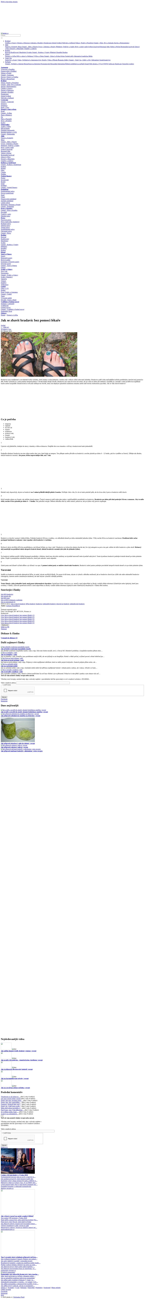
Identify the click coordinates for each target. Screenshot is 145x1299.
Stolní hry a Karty (11, 60)
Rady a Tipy (5, 107)
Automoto (4, 67)
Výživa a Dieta (39, 56)
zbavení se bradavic (62, 604)
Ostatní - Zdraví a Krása (52, 56)
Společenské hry (105, 60)
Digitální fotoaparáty (8, 130)
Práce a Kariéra (6, 208)
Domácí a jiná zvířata (8, 109)
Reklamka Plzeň (18, 1297)
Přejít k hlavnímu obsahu (9, 2)
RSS (2, 1295)
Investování (5, 180)
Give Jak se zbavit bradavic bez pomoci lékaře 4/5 (17, 621)
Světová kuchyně (94, 47)
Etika (2, 170)
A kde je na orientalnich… (9, 1114)
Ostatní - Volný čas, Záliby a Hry (80, 60)
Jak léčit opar (5, 598)
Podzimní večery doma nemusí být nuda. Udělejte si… (19, 1181)
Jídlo (6, 45)
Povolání (4, 212)
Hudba (3, 290)
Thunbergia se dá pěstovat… (10, 1097)
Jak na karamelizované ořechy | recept (15, 1078)
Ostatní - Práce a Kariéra (9, 210)
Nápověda (31, 1288)
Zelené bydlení (57, 43)
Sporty (3, 256)
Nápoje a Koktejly (11, 47)
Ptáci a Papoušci (6, 119)
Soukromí (47, 1288)
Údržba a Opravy (11, 43)
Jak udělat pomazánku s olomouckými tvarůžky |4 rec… (19, 1284)
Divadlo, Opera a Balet (8, 300)
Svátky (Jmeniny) (7, 277)
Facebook (4, 699)
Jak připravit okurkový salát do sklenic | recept (18, 743)
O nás (17, 1288)
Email (87, 64)
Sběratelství (95, 60)
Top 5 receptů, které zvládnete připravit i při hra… (19, 1257)
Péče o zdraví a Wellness (25, 56)
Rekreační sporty (6, 258)
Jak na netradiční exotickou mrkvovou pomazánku (18, 1278)
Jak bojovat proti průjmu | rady (12, 660)
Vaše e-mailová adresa (8, 683)
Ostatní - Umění (6, 294)
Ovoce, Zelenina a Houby (47, 47)
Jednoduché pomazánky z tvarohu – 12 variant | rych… (19, 1282)
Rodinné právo (6, 224)
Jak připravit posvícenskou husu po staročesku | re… (18, 1268)
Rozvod (8, 52)
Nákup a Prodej (6, 73)
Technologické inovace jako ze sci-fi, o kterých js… (18, 1177)
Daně (2, 184)
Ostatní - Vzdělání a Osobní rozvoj (12, 309)
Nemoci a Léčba (11, 56)
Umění (3, 286)
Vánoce (3, 281)
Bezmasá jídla (105, 47)
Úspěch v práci (6, 214)
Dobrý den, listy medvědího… (11, 1102)
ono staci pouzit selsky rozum (11, 1099)
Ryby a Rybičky (6, 121)
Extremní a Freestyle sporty (10, 262)
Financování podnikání (8, 199)
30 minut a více (6, 329)
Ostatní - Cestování (7, 102)
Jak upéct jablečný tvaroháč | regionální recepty (16, 1261)
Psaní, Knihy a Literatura (9, 292)
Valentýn (4, 279)
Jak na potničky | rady (9, 654)
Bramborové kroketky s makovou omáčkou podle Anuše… (20, 1263)
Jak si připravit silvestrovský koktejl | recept (17, 1069)
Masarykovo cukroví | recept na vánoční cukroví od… (19, 1227)
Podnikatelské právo (7, 191)
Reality (3, 182)
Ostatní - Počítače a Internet (14, 64)
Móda (90, 56)
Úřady (3, 197)
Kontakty (11, 1288)
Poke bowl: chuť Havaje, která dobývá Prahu (16, 1222)
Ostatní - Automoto (7, 75)
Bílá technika (5, 128)
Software (111, 64)
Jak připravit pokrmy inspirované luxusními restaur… (19, 1224)
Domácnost (48, 43)
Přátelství (53, 52)
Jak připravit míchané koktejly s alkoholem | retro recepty (22, 751)
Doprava (4, 104)
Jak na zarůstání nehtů (9, 666)
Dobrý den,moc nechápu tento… (12, 1100)
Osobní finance (6, 176)
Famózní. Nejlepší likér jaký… (11, 1104)
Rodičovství (15, 52)
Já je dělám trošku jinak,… (10, 1112)
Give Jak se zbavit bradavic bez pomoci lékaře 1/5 (17, 615)
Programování (45, 64)
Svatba (29, 52)
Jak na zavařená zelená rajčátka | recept (15, 1088)
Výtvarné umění (6, 298)
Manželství (23, 52)
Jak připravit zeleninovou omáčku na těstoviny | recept (20, 716)
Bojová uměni (5, 260)
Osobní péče (69, 56)
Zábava (3, 313)
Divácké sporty (6, 264)
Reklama (23, 1288)
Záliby (66, 60)
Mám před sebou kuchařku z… (11, 1108)
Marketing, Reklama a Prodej (10, 205)
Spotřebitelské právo (8, 229)
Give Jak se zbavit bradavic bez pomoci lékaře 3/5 (17, 619)
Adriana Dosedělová (13, 606)
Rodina (7, 50)
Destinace (4, 105)
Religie (3, 168)
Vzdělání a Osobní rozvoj (10, 302)
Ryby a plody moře (81, 47)
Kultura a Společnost (8, 163)
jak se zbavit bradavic (18, 604)
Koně (3, 111)
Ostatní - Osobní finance (9, 187)
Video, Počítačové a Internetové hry (30, 60)
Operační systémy (128, 64)
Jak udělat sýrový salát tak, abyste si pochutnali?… (18, 1286)
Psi (2, 117)
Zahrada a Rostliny (37, 43)
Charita (3, 172)
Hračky (44, 60)
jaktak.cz (4, 1288)
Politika (3, 174)
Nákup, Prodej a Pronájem (84, 43)
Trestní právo (5, 227)
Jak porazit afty (6, 596)
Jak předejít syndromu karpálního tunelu (16, 649)
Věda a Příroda (52, 60)
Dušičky (3, 283)
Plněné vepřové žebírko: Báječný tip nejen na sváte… (19, 1265)
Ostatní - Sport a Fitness (9, 265)
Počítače (8, 62)
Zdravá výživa (6, 157)
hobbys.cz (4, 1147)
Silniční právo (5, 225)
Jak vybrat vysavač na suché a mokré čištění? (17, 1216)
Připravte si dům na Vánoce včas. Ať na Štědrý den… (19, 1183)
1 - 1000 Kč (5, 327)
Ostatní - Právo (6, 233)
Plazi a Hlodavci (6, 115)
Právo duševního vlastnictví (10, 222)
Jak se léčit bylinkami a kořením (11, 600)
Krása (63, 56)
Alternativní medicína (81, 56)
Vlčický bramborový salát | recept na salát (15, 1226)
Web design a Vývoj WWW (98, 64)
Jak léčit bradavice (7, 594)
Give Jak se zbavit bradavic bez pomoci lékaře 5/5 (17, 623)
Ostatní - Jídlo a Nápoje (30, 47)
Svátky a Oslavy (6, 269)
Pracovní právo (6, 220)
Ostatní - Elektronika (8, 134)
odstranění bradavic (49, 604)
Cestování (4, 100)
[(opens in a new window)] (18, 1173)
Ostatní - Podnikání (7, 206)
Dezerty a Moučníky (17, 49)
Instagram (4, 701)
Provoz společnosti (7, 193)
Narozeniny (5, 273)
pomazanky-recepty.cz (8, 1270)
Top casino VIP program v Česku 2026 (14, 1218)
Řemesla (61, 60)
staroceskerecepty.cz (7, 1229)
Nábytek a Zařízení (68, 43)
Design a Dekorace (23, 43)
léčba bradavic (30, 604)
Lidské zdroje (5, 203)
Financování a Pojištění (8, 71)
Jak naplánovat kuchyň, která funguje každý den (17, 1179)
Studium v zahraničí (7, 304)
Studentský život (6, 311)
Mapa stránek (56, 1288)
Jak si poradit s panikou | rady (12, 672)
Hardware (118, 64)
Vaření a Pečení (115, 47)
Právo (3, 218)
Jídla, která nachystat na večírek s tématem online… (18, 1276)
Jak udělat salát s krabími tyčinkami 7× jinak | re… (18, 1280)
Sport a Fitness (6, 254)
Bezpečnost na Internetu (32, 64)
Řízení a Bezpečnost (8, 79)
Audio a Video (6, 126)
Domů (3, 315)
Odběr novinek (6, 1289)
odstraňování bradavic (77, 604)
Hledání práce (5, 216)
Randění (60, 52)
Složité (3, 325)
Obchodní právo (6, 231)
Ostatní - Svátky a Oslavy (9, 275)
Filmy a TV (5, 288)
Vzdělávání (4, 305)
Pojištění (4, 185)
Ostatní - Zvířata (6, 113)
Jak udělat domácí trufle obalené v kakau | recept (18, 1051)
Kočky (3, 123)
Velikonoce (4, 285)
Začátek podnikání (7, 201)
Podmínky (39, 1288)
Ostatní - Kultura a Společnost (11, 165)
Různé (3, 252)
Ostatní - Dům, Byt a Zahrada (104, 43)
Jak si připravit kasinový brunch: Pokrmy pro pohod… (19, 1259)
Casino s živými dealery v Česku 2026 (14, 1175)
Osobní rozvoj (5, 307)
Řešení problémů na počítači (75, 64)
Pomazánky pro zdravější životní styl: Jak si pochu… (20, 1274)
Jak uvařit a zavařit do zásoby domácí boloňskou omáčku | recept (24, 712)
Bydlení (7, 41)
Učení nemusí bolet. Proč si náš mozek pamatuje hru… (19, 1184)
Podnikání (4, 189)
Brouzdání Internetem (57, 64)
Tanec (3, 296)
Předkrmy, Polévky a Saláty (65, 47)
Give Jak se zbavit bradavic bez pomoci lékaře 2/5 (17, 617)
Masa (20, 47)
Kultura (3, 166)
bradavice (39, 604)
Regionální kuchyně (128, 47)
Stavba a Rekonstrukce (121, 43)
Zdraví (7, 54)
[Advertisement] (64, 17)
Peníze (3, 178)
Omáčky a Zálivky (30, 49)
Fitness (3, 267)
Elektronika (5, 125)
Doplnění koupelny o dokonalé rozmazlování (16, 1186)
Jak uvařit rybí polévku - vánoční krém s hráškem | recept (22, 1060)
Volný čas (8, 58)
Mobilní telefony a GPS (9, 132)
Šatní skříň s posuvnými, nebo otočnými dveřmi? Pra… (19, 1220)
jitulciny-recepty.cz (7, 1188)
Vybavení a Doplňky (8, 69)
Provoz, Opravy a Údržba (9, 77)
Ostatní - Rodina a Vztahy (41, 52)
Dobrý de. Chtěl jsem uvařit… (11, 1106)
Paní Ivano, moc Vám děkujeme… (12, 1110)
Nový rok (4, 271)
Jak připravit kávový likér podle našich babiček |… (18, 1267)
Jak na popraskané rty (8, 602)
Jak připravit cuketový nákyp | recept (14, 747)
